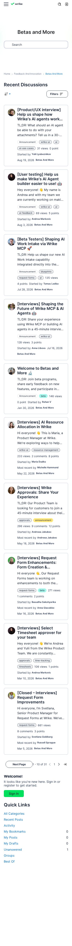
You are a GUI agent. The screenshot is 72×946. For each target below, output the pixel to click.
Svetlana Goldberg (42, 736)
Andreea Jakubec (41, 531)
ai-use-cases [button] (26, 148)
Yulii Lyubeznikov (41, 154)
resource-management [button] (46, 449)
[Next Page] (59, 764)
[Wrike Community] (17, 4)
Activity (9, 825)
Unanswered (36, 849)
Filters (54, 94)
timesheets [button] (25, 666)
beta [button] (43, 395)
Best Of (9, 861)
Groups (9, 855)
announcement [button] (43, 520)
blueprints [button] (46, 271)
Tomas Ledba (51, 283)
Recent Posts (13, 819)
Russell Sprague (46, 742)
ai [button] (56, 142)
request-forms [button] (26, 277)
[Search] (59, 4)
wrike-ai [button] (45, 142)
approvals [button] (24, 520)
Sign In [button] (14, 793)
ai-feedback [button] (25, 212)
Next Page (19, 764)
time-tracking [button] (42, 660)
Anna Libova (39, 348)
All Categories (14, 813)
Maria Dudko (39, 461)
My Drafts (36, 843)
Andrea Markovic (41, 218)
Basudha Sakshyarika (44, 602)
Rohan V (46, 401)
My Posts (36, 837)
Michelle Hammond (48, 467)
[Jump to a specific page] (65, 764)
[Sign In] (66, 4)
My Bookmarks (36, 831)
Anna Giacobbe (45, 607)
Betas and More (45, 159)
